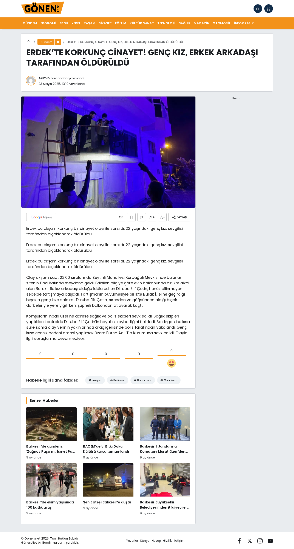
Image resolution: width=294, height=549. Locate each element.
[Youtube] (270, 540)
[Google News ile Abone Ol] (41, 217)
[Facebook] (239, 540)
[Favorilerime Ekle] (131, 217)
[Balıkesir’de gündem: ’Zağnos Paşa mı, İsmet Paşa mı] (51, 433)
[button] (268, 8)
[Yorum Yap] (141, 217)
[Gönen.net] (42, 8)
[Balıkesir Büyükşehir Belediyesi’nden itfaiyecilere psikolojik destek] (165, 489)
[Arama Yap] (258, 8)
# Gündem (168, 380)
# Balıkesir (117, 380)
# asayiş (94, 380)
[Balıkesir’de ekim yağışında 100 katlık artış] (51, 489)
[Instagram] (260, 540)
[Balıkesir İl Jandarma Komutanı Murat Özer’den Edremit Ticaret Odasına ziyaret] (165, 433)
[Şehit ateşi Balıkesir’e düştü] (108, 489)
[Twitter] (249, 540)
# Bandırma (142, 380)
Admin (44, 78)
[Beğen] (121, 217)
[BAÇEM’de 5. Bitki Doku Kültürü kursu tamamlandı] (108, 433)
